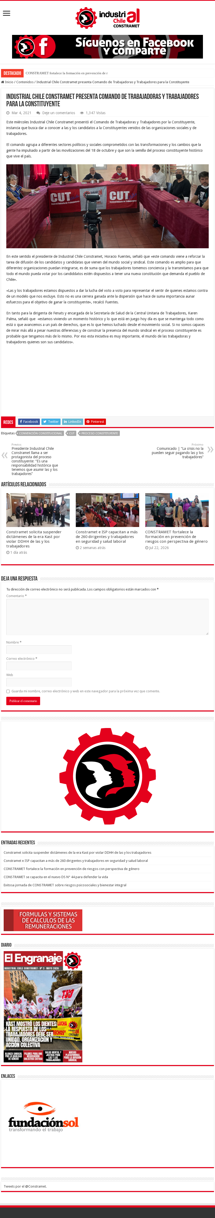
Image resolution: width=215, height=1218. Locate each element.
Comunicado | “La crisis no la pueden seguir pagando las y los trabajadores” (177, 451)
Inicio (8, 82)
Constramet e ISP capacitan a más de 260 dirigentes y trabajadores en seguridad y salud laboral (107, 537)
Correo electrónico (21, 659)
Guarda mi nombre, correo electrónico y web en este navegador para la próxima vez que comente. (86, 691)
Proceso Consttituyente (100, 433)
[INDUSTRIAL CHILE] (107, 16)
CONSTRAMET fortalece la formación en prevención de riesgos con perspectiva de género (176, 537)
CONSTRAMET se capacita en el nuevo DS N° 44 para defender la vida (56, 877)
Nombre (14, 642)
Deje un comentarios (58, 113)
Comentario (16, 596)
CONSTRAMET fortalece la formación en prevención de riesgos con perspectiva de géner (89, 73)
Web (9, 675)
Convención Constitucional (40, 433)
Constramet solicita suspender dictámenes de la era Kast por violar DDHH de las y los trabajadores (34, 539)
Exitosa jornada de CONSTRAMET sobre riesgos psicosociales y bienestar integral (65, 885)
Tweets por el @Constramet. (25, 1186)
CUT (71, 433)
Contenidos (25, 82)
